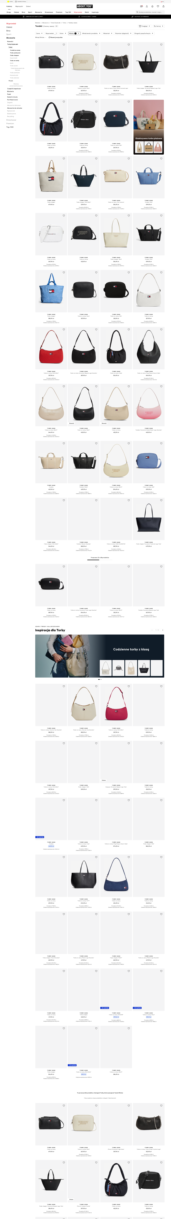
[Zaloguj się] (147, 6)
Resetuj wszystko (56, 37)
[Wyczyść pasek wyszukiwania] (163, 12)
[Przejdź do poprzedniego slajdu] (152, 630)
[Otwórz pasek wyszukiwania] (137, 12)
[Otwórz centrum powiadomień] (152, 6)
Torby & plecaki (55, 22)
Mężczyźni (19, 6)
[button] (144, 26)
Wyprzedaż (50, 33)
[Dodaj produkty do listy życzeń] (64, 45)
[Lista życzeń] (158, 6)
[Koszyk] (163, 6)
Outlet (11, 1)
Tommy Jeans (72, 22)
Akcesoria (45, 22)
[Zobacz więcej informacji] (51, 93)
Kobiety (9, 6)
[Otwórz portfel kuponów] (141, 6)
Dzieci (28, 6)
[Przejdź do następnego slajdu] (163, 630)
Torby (64, 22)
